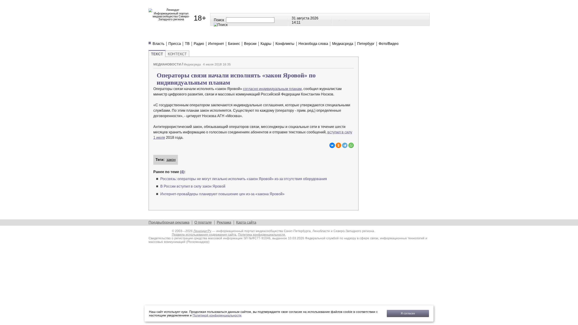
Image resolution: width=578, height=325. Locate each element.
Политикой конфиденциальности (217, 315)
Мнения (203, 36)
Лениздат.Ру (202, 231)
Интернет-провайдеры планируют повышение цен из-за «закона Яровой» (222, 194)
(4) (182, 172)
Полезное (231, 36)
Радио (199, 44)
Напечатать (334, 62)
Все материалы (352, 36)
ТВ (187, 44)
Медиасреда (342, 44)
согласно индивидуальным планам (272, 89)
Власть (158, 44)
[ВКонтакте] (332, 145)
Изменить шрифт (342, 62)
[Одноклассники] (338, 145)
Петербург (366, 44)
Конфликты (284, 44)
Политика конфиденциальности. (262, 234)
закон (171, 160)
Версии (250, 44)
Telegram (342, 19)
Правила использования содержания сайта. (204, 234)
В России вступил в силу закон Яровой (192, 186)
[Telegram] (344, 145)
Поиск (219, 20)
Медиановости (169, 36)
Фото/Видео (389, 44)
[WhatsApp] (351, 145)
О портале (203, 222)
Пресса (174, 44)
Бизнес (234, 44)
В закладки (350, 62)
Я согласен (408, 313)
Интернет (216, 44)
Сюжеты (291, 36)
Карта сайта (246, 222)
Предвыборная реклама (169, 222)
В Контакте (337, 19)
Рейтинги (262, 36)
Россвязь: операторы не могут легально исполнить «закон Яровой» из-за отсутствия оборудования (243, 179)
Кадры (266, 44)
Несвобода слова (313, 44)
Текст (157, 54)
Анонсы (318, 36)
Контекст (177, 54)
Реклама (224, 222)
